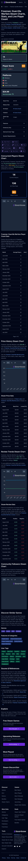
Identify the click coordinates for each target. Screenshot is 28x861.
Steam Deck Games (20, 805)
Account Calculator (7, 846)
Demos (4, 796)
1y (11, 201)
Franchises (5, 827)
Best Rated (18, 790)
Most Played (18, 793)
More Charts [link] (15, 151)
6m (8, 362)
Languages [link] (6, 151)
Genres (4, 812)
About (17, 857)
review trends (16, 28)
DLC (3, 793)
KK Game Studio (17, 108)
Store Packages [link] (7, 148)
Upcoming (17, 802)
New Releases (18, 799)
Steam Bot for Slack (7, 840)
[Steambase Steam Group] (17, 846)
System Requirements (9, 136)
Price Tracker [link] (7, 144)
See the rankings (13, 744)
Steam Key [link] (16, 144)
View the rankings (13, 760)
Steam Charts (6, 802)
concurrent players (6, 28)
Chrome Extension (7, 834)
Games (6, 6)
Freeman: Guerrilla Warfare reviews (16, 465)
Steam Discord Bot (7, 837)
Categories (5, 815)
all (15, 201)
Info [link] (16, 148)
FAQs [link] (23, 151)
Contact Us (23, 857)
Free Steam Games (20, 819)
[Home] (1, 6)
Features (5, 123)
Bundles (4, 799)
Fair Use (13, 857)
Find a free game (13, 728)
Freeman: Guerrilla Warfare (13, 24)
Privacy (4, 857)
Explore (4, 849)
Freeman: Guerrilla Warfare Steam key (15, 348)
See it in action (13, 777)
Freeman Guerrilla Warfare (16, 6)
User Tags (4, 818)
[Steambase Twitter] (19, 846)
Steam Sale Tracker (20, 812)
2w (4, 201)
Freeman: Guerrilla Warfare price (15, 354)
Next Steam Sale (6, 843)
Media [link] (22, 148)
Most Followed (19, 796)
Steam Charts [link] (7, 141)
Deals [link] (24, 144)
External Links (7, 127)
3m (8, 201)
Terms (8, 857)
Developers (5, 821)
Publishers (5, 824)
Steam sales (18, 399)
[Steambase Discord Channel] (15, 846)
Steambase (17, 834)
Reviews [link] (16, 141)
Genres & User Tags (8, 132)
